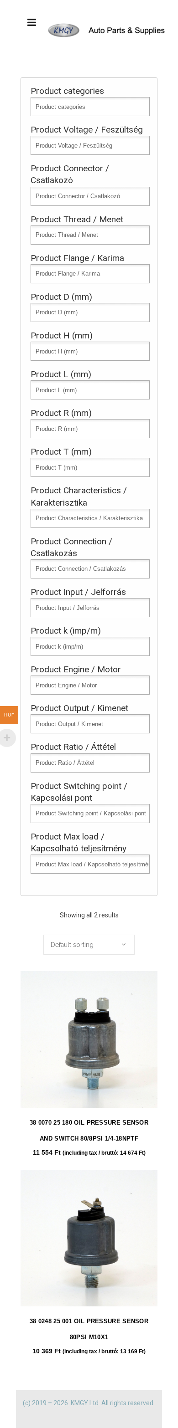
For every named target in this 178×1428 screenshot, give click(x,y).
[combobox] (89, 945)
